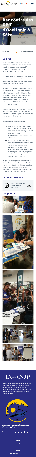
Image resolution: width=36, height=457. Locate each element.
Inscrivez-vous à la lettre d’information (18, 447)
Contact (18, 450)
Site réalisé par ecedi (22, 453)
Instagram (24, 432)
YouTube (27, 432)
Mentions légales (18, 444)
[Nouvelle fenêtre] (24, 3)
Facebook (15, 432)
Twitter (18, 432)
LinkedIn (21, 432)
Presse (18, 440)
